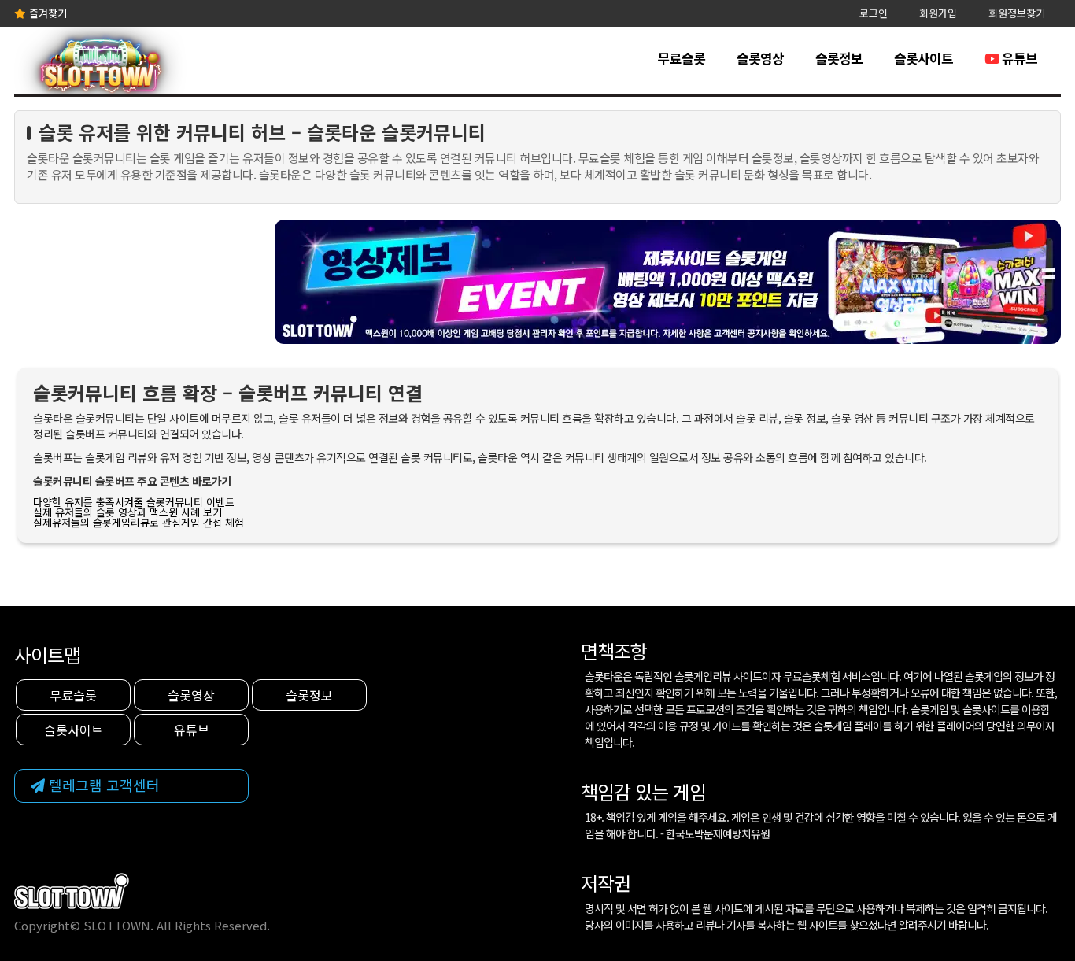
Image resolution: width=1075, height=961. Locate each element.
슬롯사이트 (923, 58)
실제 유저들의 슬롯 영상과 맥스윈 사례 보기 (127, 512)
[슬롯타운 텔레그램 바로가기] (131, 786)
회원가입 (938, 13)
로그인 (873, 13)
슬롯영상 (760, 58)
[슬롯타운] (100, 71)
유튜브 (1018, 58)
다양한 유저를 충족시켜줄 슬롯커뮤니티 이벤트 (134, 501)
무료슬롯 (681, 58)
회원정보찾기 (1016, 13)
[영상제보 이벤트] (668, 279)
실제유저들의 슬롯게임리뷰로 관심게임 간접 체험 (138, 522)
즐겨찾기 (46, 13)
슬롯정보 (839, 58)
